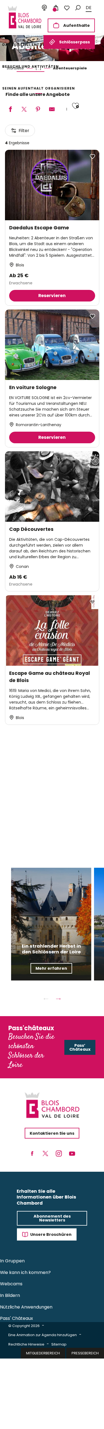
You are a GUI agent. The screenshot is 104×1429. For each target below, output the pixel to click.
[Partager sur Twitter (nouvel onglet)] (24, 109)
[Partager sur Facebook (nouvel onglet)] (10, 109)
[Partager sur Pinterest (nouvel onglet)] (38, 109)
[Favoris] (67, 8)
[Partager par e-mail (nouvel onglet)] (52, 109)
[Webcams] (44, 8)
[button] (78, 8)
